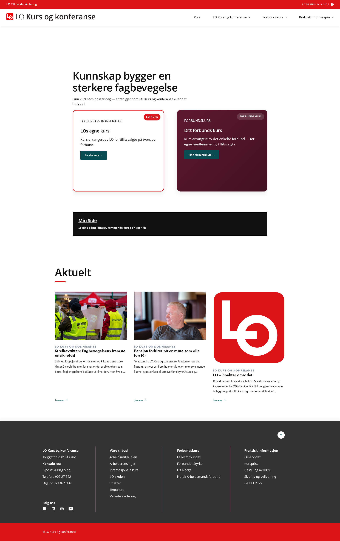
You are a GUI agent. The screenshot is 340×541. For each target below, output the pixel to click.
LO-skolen (117, 476)
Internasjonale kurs (124, 470)
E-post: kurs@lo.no (56, 470)
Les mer (59, 400)
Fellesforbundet (188, 457)
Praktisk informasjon (314, 17)
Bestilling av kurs (257, 470)
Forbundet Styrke (189, 463)
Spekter (115, 483)
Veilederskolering (123, 496)
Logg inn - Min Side (315, 4)
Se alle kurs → (93, 155)
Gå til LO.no (253, 483)
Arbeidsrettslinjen (123, 463)
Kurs (197, 17)
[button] (284, 435)
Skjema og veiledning (260, 476)
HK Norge (184, 470)
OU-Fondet (252, 457)
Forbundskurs (273, 17)
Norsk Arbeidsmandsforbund (198, 476)
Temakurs (117, 490)
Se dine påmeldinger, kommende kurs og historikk (112, 227)
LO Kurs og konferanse (230, 17)
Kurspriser (252, 463)
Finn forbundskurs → (202, 154)
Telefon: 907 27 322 (56, 476)
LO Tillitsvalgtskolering (21, 4)
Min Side (87, 220)
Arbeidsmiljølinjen (123, 457)
